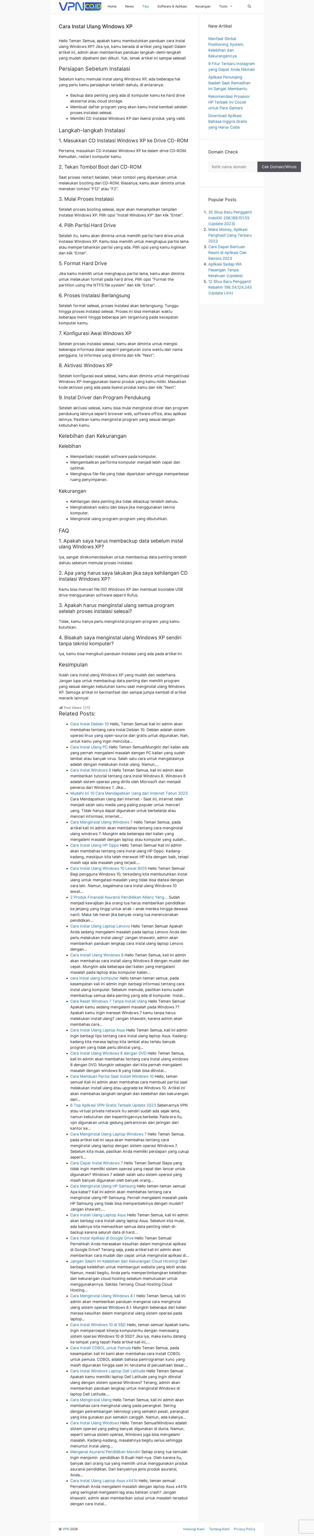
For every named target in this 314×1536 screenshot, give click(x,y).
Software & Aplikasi (172, 6)
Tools (223, 6)
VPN (66, 1529)
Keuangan (202, 6)
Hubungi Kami (194, 1529)
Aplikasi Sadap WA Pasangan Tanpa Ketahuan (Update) (225, 270)
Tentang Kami (219, 1529)
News (129, 6)
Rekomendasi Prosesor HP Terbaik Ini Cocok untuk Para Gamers (229, 102)
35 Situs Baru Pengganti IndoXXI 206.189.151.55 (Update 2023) (230, 218)
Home (112, 6)
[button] (249, 6)
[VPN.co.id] (80, 6)
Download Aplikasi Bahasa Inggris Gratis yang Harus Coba (227, 121)
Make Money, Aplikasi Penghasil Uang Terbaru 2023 (230, 235)
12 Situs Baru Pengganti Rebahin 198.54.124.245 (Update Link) (230, 287)
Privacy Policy (244, 1529)
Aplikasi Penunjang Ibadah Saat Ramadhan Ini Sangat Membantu (229, 83)
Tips (145, 6)
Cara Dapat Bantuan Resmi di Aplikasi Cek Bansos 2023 (227, 253)
